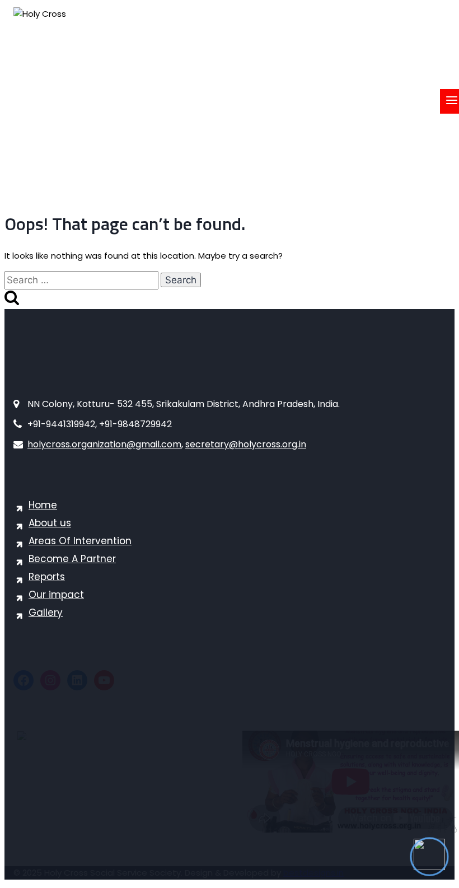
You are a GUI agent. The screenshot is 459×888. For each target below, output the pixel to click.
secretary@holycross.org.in (245, 444)
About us (50, 523)
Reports (47, 576)
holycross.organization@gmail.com (104, 444)
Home (43, 505)
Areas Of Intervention (80, 541)
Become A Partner (72, 558)
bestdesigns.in (313, 872)
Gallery (46, 612)
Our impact (56, 594)
